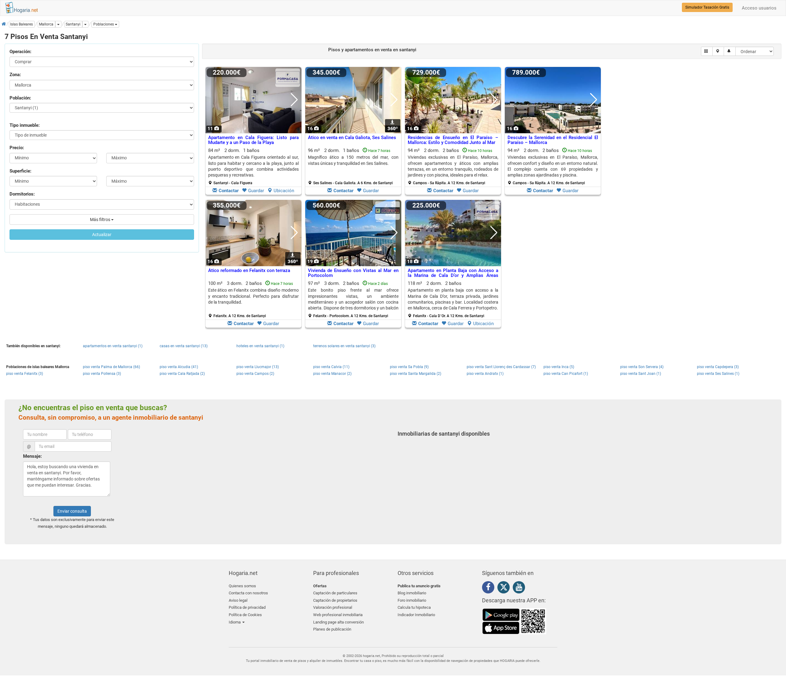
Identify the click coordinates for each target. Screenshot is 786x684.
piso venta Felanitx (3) (24, 373)
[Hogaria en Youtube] (520, 588)
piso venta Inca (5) (558, 367)
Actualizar (101, 234)
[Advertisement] (652, 132)
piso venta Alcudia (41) (179, 367)
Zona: (15, 74)
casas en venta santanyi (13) (184, 346)
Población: (20, 98)
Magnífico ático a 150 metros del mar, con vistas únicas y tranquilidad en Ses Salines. (353, 160)
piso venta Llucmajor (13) (257, 367)
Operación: (20, 51)
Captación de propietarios (335, 600)
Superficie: (20, 171)
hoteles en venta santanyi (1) (260, 346)
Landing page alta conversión (338, 622)
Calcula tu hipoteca (414, 607)
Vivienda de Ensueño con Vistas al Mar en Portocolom (353, 273)
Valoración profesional (332, 607)
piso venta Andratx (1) (485, 373)
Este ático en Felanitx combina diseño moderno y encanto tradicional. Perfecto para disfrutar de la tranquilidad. (253, 296)
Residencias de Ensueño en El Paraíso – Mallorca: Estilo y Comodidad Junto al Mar (453, 140)
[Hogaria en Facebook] (489, 588)
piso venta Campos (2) (255, 373)
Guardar (256, 190)
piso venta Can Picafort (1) (565, 373)
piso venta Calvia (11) (331, 367)
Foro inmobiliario (412, 600)
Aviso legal (238, 600)
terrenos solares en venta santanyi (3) (344, 346)
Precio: (17, 147)
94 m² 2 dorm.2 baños (453, 166)
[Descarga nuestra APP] (514, 621)
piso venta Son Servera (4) (641, 367)
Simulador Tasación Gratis (707, 7)
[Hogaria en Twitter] (505, 588)
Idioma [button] (235, 622)
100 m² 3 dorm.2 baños (253, 299)
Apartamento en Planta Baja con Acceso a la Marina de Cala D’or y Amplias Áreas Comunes (453, 275)
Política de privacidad (247, 607)
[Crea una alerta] (730, 51)
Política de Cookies (245, 614)
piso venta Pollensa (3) (102, 373)
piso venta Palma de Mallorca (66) (111, 367)
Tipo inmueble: (25, 125)
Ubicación (284, 190)
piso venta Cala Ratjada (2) (182, 373)
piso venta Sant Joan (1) (640, 373)
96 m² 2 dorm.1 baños (353, 166)
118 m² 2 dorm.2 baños (453, 299)
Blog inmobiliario (412, 593)
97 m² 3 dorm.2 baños (353, 299)
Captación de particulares (335, 593)
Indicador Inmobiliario (416, 614)
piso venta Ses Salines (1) (718, 373)
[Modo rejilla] (707, 51)
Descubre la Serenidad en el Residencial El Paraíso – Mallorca (553, 140)
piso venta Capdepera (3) (718, 367)
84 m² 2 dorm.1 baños (253, 166)
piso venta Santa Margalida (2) (415, 373)
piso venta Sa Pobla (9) (409, 367)
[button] (105, 24)
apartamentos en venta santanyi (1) (112, 346)
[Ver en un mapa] (718, 51)
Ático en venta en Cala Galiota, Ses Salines (352, 137)
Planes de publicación (332, 629)
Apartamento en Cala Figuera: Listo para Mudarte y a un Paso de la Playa (253, 140)
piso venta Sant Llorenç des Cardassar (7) (501, 367)
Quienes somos (242, 586)
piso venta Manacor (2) (332, 373)
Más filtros (100, 219)
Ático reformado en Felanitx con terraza (249, 270)
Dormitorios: (22, 194)
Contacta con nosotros (248, 593)
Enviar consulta (72, 511)
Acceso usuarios (759, 8)
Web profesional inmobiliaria (338, 614)
